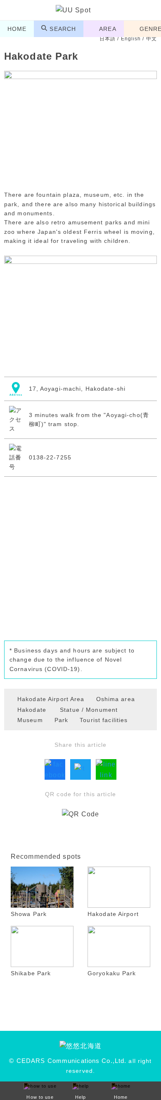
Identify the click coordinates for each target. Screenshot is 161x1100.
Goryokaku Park (112, 973)
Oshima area (115, 699)
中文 (151, 39)
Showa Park (29, 914)
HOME (16, 29)
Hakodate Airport (113, 914)
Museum (30, 720)
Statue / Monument (89, 709)
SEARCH (63, 29)
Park (61, 720)
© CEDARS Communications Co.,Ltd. (67, 1061)
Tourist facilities (104, 720)
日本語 (107, 39)
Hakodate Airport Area (51, 699)
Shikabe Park (31, 973)
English (131, 39)
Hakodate (31, 709)
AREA (107, 29)
